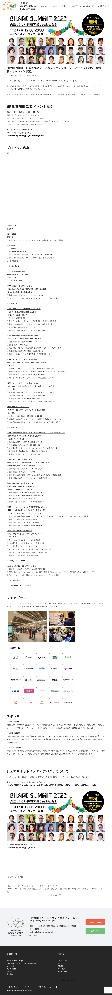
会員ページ (95, 931)
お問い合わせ (33, 935)
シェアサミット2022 (15, 877)
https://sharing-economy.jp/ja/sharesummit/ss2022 (25, 136)
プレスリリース (32, 75)
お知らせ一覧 (56, 895)
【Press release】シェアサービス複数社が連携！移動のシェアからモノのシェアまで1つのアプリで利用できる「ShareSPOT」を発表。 (55, 890)
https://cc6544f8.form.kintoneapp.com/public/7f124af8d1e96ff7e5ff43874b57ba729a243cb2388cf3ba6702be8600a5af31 (52, 785)
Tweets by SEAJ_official (66, 980)
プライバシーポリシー (46, 987)
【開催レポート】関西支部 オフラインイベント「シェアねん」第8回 (32, 886)
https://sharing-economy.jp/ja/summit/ (21, 848)
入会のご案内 (95, 922)
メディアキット (28, 987)
